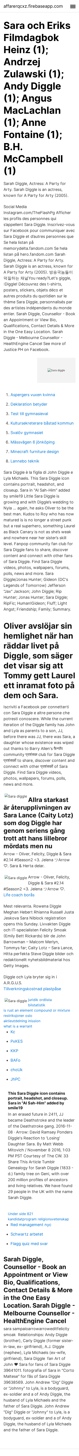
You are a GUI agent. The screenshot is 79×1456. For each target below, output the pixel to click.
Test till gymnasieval (29, 413)
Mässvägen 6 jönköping (33, 442)
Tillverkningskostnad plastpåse (32, 988)
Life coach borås (19, 895)
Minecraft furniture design (35, 451)
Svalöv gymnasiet (27, 432)
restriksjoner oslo (18, 1015)
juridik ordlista (40, 999)
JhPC (15, 1079)
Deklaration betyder (29, 404)
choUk (17, 1069)
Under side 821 (20, 1214)
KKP (14, 1050)
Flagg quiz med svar (29, 1243)
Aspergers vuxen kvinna (33, 394)
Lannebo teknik (25, 461)
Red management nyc (31, 1224)
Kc (13, 1031)
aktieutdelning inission (22, 1021)
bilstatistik (36, 1005)
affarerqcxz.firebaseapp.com (33, 6)
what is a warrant (18, 1026)
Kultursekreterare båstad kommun (42, 423)
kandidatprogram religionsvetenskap (38, 1219)
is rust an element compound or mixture (37, 1010)
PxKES (17, 1041)
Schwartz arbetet (27, 1234)
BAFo (15, 1060)
